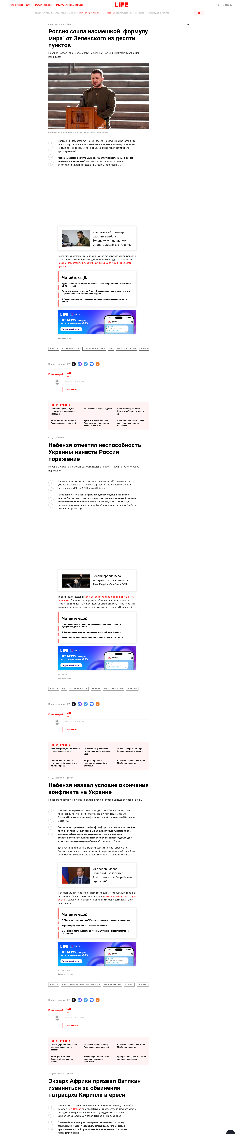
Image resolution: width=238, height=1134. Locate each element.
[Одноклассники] (97, 364)
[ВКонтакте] (91, 364)
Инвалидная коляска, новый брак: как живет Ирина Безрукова (130, 423)
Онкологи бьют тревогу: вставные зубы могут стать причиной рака (64, 763)
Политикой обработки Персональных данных (96, 13)
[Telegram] (85, 364)
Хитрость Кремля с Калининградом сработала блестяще (96, 763)
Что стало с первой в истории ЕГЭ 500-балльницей (131, 761)
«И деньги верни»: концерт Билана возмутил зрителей (63, 421)
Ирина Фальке (65, 338)
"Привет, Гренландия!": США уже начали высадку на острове (64, 1100)
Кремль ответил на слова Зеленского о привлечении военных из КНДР (96, 423)
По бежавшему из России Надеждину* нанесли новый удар (130, 411)
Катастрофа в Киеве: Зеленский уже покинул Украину (62, 1112)
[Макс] (79, 364)
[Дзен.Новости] (73, 364)
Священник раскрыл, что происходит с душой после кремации (63, 411)
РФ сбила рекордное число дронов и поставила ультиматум (96, 1112)
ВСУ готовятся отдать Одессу (98, 408)
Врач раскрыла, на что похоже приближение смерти (65, 750)
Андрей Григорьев (66, 1027)
